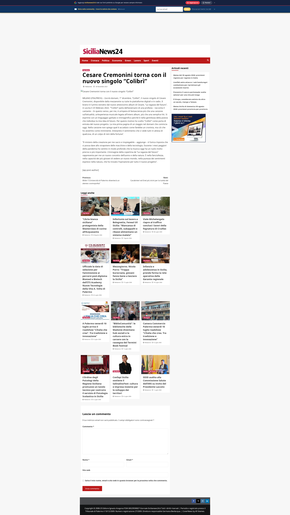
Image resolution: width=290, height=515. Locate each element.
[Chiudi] (214, 2)
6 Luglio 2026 (157, 342)
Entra (187, 9)
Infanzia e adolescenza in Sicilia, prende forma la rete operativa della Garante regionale (155, 273)
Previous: (101, 180)
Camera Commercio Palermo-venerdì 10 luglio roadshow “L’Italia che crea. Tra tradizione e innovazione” (154, 331)
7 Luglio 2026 (127, 349)
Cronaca (95, 60)
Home (85, 60)
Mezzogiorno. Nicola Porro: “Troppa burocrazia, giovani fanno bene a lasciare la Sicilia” (125, 273)
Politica (105, 60)
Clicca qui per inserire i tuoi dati (201, 9)
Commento (88, 426)
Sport (146, 60)
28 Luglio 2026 (158, 232)
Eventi (155, 60)
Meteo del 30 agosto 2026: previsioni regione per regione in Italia (189, 76)
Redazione (88, 87)
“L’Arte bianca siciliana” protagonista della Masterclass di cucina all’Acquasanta (94, 225)
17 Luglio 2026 (127, 282)
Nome (85, 460)
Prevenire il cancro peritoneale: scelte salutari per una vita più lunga (189, 93)
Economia (117, 60)
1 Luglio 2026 (157, 390)
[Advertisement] (145, 29)
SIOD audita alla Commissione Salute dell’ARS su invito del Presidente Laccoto (154, 382)
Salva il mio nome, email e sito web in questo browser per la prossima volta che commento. (126, 480)
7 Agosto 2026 (127, 238)
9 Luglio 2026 (97, 339)
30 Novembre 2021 (102, 87)
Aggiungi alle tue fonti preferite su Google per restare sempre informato (110, 3)
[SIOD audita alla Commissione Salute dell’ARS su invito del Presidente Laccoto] (155, 364)
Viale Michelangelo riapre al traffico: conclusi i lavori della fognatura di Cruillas (154, 224)
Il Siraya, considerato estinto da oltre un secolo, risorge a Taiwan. (189, 100)
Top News (86, 70)
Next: (149, 180)
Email (129, 460)
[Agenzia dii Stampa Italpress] (189, 128)
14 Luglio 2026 (158, 282)
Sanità (146, 371)
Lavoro (137, 60)
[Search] (208, 60)
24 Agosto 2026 (97, 235)
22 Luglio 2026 (97, 295)
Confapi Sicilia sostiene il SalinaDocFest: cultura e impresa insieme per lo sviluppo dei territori (125, 385)
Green (128, 60)
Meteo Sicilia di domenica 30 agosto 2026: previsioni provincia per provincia (190, 107)
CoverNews (187, 511)
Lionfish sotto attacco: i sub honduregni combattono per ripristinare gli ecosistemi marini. (190, 85)
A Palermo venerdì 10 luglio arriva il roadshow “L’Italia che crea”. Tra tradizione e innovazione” (94, 330)
